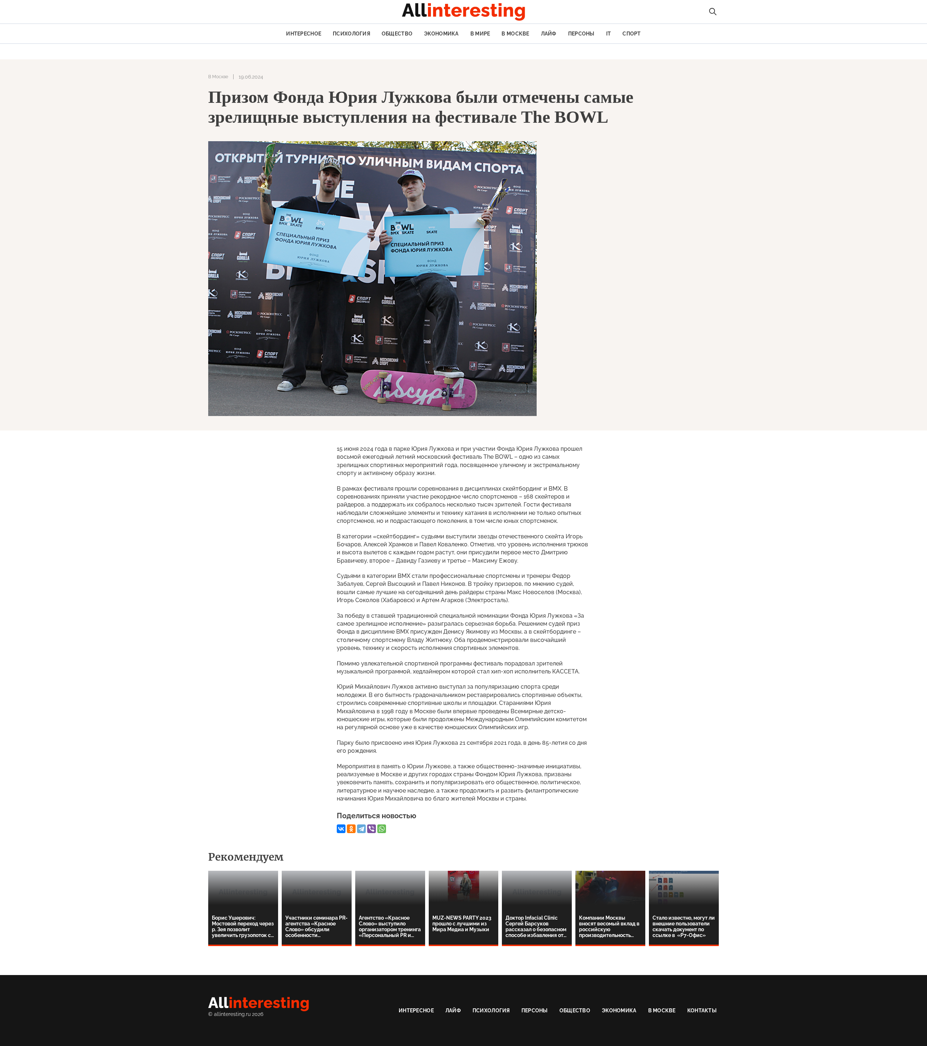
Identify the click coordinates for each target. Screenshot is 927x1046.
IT (608, 34)
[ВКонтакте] (341, 828)
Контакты (702, 1010)
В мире (480, 34)
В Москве (515, 34)
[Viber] (371, 828)
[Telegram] (361, 828)
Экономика (441, 34)
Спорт (631, 34)
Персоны (581, 34)
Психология (351, 34)
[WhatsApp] (381, 828)
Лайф (549, 34)
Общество (397, 34)
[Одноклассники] (351, 828)
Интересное (303, 34)
